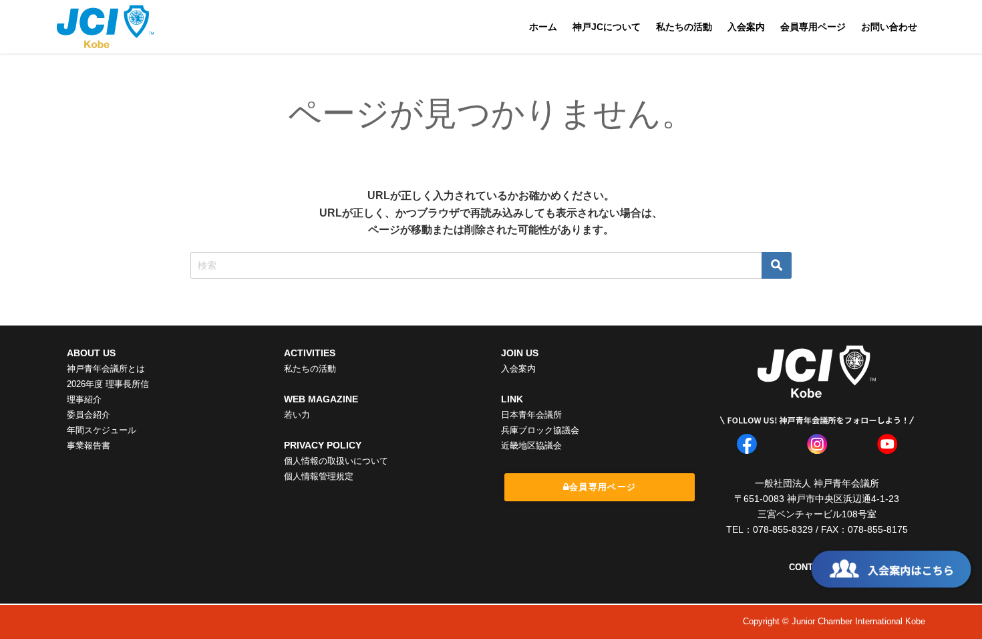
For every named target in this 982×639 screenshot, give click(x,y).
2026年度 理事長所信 (108, 384)
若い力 (297, 415)
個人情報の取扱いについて (336, 461)
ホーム (543, 26)
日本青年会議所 (531, 415)
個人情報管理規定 (318, 476)
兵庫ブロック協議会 (540, 430)
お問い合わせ (889, 26)
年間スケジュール (101, 430)
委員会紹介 (88, 415)
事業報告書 (88, 445)
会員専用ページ (813, 26)
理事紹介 (84, 399)
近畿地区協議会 (531, 445)
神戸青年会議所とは (106, 369)
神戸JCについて (606, 26)
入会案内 (746, 26)
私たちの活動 (684, 26)
